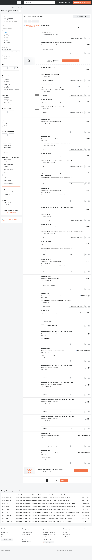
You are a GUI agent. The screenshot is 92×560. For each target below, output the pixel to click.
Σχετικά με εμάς (4, 532)
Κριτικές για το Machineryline (28, 539)
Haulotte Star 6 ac (45, 310)
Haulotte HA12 (5, 512)
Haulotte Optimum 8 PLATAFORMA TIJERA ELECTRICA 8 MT (56, 331)
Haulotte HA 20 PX (46, 241)
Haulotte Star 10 (45, 293)
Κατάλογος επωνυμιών (26, 541)
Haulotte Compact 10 (6, 500)
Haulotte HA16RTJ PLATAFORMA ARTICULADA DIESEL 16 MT (57, 207)
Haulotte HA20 (5, 518)
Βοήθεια (2, 534)
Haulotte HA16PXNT (46, 85)
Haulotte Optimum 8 (6, 506)
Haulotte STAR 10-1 (46, 348)
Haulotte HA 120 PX (46, 171)
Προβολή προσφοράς (81, 470)
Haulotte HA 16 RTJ (46, 136)
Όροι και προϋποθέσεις (27, 532)
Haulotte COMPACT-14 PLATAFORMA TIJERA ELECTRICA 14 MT (57, 399)
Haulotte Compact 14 (6, 515)
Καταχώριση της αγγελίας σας (71, 60)
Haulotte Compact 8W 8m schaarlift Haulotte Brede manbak (56, 42)
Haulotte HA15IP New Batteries (49, 67)
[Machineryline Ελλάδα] (8, 2)
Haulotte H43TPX (45, 433)
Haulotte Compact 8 (6, 509)
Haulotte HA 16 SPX (46, 224)
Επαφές (2, 536)
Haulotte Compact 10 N (7, 521)
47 (56, 480)
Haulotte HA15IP (45, 450)
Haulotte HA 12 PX (46, 153)
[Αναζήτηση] (25, 2)
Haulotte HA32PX (45, 25)
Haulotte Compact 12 (6, 497)
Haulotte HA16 (5, 503)
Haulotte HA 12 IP (45, 119)
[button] (85, 38)
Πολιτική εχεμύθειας (26, 534)
